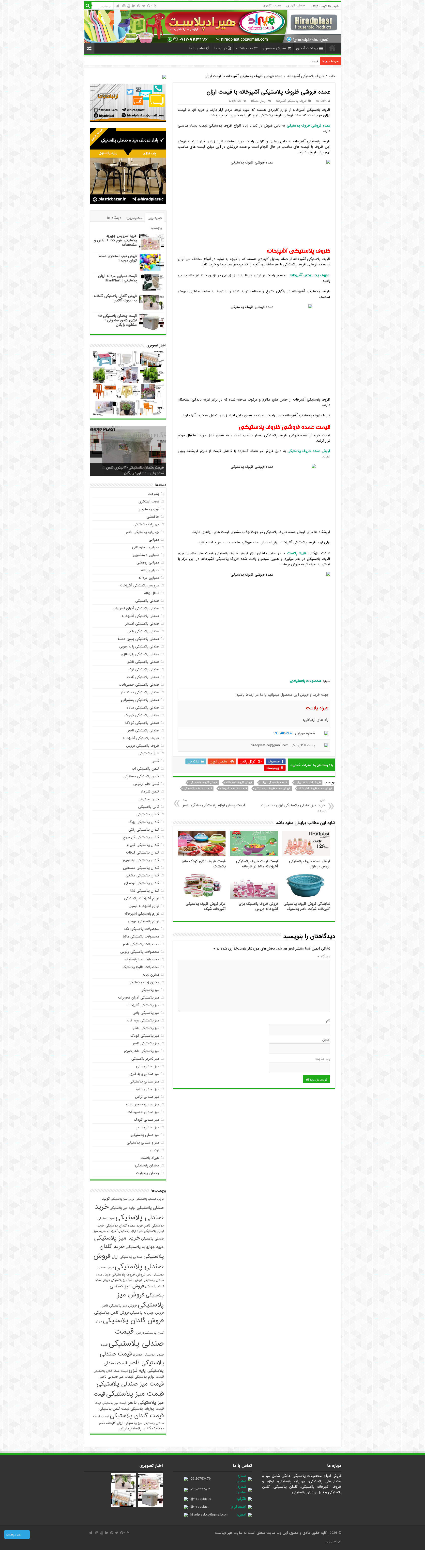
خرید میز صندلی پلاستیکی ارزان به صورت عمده (293, 806)
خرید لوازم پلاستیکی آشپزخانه (125, 1231)
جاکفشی (153, 516)
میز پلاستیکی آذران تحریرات (138, 997)
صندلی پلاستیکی (147, 600)
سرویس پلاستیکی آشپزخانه (139, 585)
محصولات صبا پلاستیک (142, 959)
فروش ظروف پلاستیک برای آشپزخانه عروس (258, 906)
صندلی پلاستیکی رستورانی (140, 700)
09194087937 (282, 733)
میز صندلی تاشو (147, 1089)
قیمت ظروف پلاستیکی (198, 788)
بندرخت (153, 494)
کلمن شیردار (150, 791)
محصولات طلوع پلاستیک (140, 967)
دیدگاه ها (114, 218)
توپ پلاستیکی (149, 509)
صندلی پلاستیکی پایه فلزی (140, 654)
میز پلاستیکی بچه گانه (143, 1020)
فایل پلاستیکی (148, 753)
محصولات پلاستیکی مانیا (141, 936)
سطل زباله (151, 593)
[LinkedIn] (134, 6)
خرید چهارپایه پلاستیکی (145, 1247)
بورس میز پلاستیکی (123, 1199)
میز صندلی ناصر (147, 1127)
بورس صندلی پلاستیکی (150, 1199)
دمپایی (154, 539)
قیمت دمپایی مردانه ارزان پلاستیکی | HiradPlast (117, 278)
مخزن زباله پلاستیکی (144, 982)
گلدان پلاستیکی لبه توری (141, 860)
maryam (321, 101)
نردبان (154, 1150)
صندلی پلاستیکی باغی (143, 631)
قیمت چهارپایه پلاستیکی (147, 1408)
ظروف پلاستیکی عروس (142, 745)
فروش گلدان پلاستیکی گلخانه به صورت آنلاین (115, 298)
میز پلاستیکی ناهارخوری (141, 1051)
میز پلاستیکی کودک (144, 1035)
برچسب (156, 227)
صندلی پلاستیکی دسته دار (140, 692)
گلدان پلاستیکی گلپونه (143, 845)
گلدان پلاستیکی (148, 814)
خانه (332, 48)
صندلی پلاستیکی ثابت (143, 677)
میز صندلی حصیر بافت (142, 1104)
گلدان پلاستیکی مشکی (142, 875)
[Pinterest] (139, 6)
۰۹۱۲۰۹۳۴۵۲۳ (200, 1489)
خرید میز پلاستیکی (117, 1238)
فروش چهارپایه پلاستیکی (147, 1312)
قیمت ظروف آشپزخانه (233, 788)
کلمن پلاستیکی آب (145, 768)
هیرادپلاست (224, 1532)
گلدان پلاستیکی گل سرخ (141, 837)
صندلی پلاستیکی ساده (143, 707)
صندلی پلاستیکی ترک (143, 669)
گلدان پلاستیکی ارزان (135, 1428)
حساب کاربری (295, 5)
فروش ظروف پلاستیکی (203, 782)
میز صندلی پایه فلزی (144, 1074)
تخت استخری (148, 501)
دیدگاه (324, 956)
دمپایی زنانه (150, 570)
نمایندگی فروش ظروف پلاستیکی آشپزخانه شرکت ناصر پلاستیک (307, 906)
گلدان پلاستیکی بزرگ (143, 822)
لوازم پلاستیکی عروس (143, 921)
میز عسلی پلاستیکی (145, 1135)
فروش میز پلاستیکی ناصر (119, 1305)
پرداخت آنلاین (307, 48)
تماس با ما (197, 48)
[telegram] (117, 6)
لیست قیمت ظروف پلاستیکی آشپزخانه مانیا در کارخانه (257, 864)
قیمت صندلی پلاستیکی (136, 1337)
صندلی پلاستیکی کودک (142, 723)
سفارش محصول (275, 48)
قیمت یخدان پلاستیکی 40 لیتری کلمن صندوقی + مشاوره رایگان (117, 320)
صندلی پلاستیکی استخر (142, 623)
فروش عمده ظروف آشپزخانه (315, 788)
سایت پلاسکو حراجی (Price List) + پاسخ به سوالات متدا (281, 61)
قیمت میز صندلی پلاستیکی (130, 1384)
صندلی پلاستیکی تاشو (143, 661)
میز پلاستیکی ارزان (129, 1423)
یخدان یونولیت (147, 1173)
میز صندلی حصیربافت (143, 1112)
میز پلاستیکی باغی (146, 1013)
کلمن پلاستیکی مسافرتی (141, 776)
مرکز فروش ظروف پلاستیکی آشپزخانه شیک (206, 906)
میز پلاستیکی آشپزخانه (143, 1005)
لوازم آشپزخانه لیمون (144, 906)
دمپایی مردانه (148, 578)
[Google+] (149, 6)
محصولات (246, 48)
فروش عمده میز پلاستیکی (126, 1280)
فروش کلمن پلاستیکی (111, 1313)
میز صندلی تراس (147, 1096)
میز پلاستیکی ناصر (146, 1043)
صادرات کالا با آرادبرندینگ (333, 1542)
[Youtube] (129, 6)
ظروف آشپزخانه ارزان (308, 782)
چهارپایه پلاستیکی (146, 524)
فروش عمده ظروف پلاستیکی (272, 788)
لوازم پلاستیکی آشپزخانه (141, 913)
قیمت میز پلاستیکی (135, 1394)
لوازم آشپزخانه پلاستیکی (141, 898)
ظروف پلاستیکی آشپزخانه (305, 76)
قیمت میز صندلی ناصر (116, 1376)
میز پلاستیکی (149, 990)
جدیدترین (155, 218)
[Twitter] (144, 6)
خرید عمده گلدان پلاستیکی (124, 1225)
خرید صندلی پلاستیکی (129, 1212)
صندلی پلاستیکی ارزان (127, 1256)
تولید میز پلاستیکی (123, 1208)
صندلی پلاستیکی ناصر (143, 730)
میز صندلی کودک (146, 1119)
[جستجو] (87, 5)
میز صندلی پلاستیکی (144, 1081)
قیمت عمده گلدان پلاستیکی (111, 1371)
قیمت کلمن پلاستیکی (114, 1408)
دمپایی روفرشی (148, 562)
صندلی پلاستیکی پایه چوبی (139, 646)
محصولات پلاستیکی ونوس (139, 951)
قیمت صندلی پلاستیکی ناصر (132, 1358)
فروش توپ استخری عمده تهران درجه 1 (118, 258)
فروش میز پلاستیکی (140, 1300)
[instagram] (124, 6)
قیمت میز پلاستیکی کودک (110, 1403)
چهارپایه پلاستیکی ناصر (142, 532)
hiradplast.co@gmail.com (209, 1514)
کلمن (155, 761)
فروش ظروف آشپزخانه (239, 782)
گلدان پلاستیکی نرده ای (141, 883)
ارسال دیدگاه (258, 101)
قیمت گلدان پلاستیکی (137, 1415)
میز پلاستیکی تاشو (146, 1028)
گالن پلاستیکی (148, 806)
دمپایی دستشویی (146, 555)
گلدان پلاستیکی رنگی (143, 829)
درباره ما (220, 48)
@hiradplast (199, 1506)
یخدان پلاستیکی (147, 1165)
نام (328, 1020)
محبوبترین (134, 218)
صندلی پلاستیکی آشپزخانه (140, 616)
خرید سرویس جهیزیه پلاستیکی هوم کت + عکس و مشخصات (115, 240)
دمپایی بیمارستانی (145, 547)
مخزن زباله (151, 974)
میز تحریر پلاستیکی (145, 1058)
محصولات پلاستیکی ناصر (141, 944)
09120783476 (200, 1478)
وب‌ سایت (322, 1059)
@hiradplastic (200, 1499)
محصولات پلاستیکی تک (141, 929)
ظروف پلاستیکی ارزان (274, 782)
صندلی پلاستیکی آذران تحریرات (136, 608)
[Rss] (155, 6)
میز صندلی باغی (147, 1066)
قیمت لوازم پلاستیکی (149, 1376)
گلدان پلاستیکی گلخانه (142, 852)
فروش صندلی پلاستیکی (128, 1261)
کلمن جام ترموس (146, 784)
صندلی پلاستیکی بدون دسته (138, 639)
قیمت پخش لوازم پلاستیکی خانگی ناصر (214, 803)
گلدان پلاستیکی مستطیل (141, 868)
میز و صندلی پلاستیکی (143, 1142)
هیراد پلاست (149, 1158)
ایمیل (326, 1039)
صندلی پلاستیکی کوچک (141, 715)
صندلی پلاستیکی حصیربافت (139, 684)
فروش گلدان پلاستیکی (133, 1320)
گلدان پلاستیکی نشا (144, 890)
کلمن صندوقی (148, 799)
